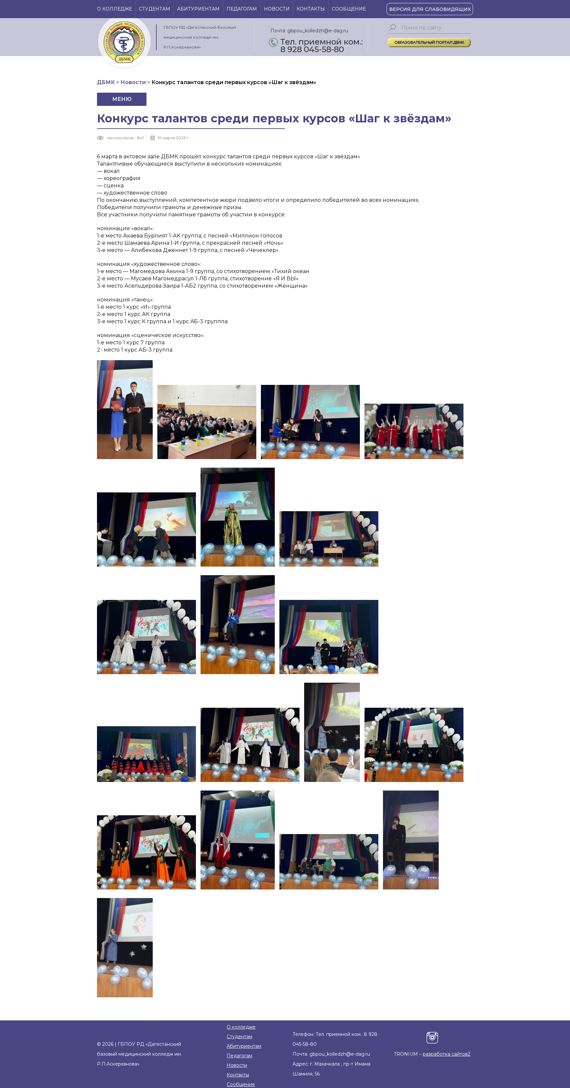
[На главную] (124, 43)
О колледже (114, 9)
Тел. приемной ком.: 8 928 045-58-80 (321, 42)
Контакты (311, 9)
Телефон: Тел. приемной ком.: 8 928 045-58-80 (335, 1039)
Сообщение (349, 9)
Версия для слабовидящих (430, 9)
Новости (277, 9)
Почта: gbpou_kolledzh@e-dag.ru (309, 31)
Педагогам (242, 9)
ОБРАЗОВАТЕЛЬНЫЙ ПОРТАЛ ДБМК (429, 42)
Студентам (154, 9)
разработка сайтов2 (446, 1054)
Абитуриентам (198, 9)
